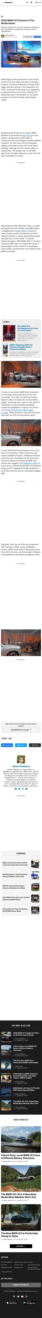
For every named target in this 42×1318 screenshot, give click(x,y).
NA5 (10, 738)
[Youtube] (23, 1297)
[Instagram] (23, 789)
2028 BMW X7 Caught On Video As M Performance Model (26, 1034)
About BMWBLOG (6, 1262)
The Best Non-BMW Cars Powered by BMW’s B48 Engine (26, 1061)
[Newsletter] (31, 2)
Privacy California (6, 1272)
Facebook (7, 745)
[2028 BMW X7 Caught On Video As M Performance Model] (6, 1033)
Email (36, 745)
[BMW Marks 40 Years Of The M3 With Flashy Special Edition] (6, 1088)
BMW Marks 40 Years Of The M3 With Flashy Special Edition (26, 1089)
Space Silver (21, 231)
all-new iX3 (27, 135)
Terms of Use (18, 1265)
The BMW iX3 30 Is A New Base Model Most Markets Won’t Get (26, 1102)
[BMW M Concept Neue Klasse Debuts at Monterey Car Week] (35, 884)
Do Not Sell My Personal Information (34, 1268)
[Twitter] (19, 789)
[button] (38, 653)
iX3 (2, 16)
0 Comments (37, 36)
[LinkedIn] (26, 789)
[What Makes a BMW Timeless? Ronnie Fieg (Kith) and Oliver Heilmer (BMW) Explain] (6, 1074)
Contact (30, 1262)
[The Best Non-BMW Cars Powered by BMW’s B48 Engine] (6, 1060)
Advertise (4, 1265)
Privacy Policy (18, 1267)
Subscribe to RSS (6, 1267)
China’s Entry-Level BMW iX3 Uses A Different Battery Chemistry (25, 1048)
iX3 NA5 (4, 738)
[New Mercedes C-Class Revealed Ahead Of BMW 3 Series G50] (35, 872)
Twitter (21, 745)
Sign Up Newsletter (34, 1265)
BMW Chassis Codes (20, 1262)
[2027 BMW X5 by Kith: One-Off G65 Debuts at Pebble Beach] (35, 895)
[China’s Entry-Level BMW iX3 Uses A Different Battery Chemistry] (6, 1046)
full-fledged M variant (29, 463)
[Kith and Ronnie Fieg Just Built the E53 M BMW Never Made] (35, 907)
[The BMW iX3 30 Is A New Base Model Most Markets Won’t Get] (6, 1101)
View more (20, 1246)
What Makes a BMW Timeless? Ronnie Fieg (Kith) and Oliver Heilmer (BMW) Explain (25, 1076)
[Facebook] (15, 789)
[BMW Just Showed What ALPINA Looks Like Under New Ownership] (35, 861)
